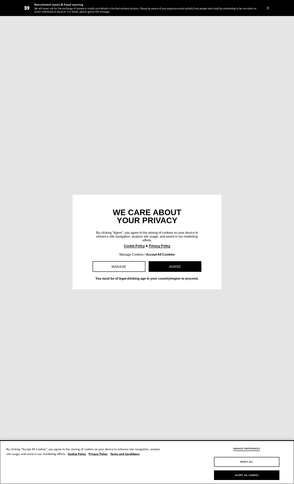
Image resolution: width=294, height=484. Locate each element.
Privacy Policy (159, 246)
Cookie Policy (134, 246)
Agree (175, 266)
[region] (147, 462)
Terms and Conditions (124, 454)
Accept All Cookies (246, 475)
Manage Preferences (246, 449)
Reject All (246, 462)
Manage (119, 266)
